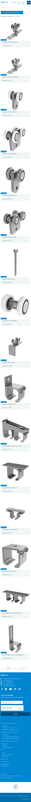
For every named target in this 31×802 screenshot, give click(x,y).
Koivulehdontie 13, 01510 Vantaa (11, 678)
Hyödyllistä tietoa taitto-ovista (9, 732)
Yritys (2, 750)
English (19, 2)
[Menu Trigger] (29, 2)
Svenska (23, 2)
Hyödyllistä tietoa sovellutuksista (10, 741)
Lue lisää (25, 45)
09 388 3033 (8, 680)
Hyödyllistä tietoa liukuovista (9, 723)
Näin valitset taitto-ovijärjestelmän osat (10, 738)
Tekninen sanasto (5, 764)
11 (25, 668)
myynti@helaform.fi (8, 684)
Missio (3, 752)
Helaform (4, 2)
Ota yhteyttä (4, 759)
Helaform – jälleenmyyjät (7, 754)
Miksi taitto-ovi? (5, 734)
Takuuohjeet (4, 774)
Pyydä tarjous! (5, 761)
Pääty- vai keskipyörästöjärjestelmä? (10, 736)
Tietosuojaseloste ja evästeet (23, 795)
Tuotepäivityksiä (5, 766)
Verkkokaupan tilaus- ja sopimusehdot (11, 775)
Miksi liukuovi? (5, 726)
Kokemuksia (5, 756)
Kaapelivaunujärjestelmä (7, 747)
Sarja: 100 (4, 39)
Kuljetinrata (4, 745)
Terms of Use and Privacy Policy (7, 795)
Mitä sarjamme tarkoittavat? (8, 727)
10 (23, 668)
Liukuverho (4, 743)
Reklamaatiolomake (6, 777)
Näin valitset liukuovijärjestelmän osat (10, 729)
